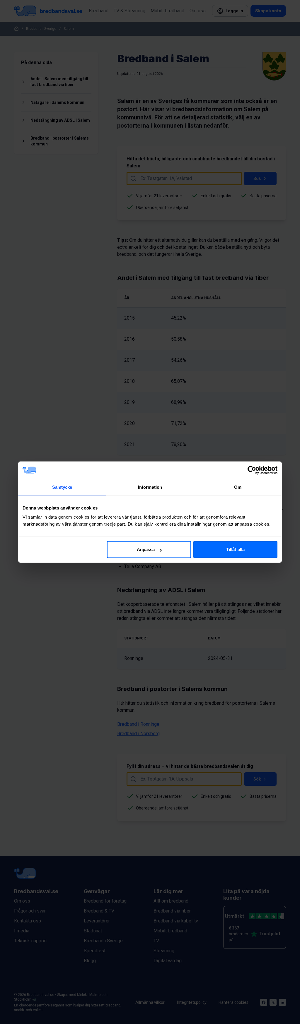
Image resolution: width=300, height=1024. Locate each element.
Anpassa (146, 549)
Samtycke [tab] (62, 486)
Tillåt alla (235, 549)
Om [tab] (237, 486)
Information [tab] (150, 486)
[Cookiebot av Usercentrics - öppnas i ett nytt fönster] (251, 470)
